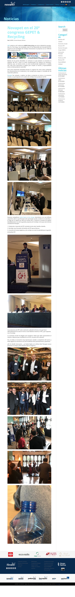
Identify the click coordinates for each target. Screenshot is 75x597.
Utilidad (60, 64)
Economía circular (62, 43)
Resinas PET (61, 60)
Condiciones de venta (48, 563)
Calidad (60, 41)
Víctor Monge (31, 217)
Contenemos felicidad (61, 89)
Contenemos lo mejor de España (62, 73)
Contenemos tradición (61, 99)
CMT (8, 45)
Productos (33, 4)
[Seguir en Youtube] (68, 2)
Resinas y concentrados (23, 563)
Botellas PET (61, 39)
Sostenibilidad (62, 62)
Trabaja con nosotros (35, 566)
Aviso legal (58, 584)
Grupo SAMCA (62, 50)
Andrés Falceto (23, 217)
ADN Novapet (26, 4)
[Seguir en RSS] (70, 2)
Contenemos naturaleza (61, 94)
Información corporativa (49, 568)
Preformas (20, 565)
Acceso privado (47, 570)
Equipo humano (49, 4)
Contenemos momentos (61, 84)
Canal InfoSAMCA (47, 566)
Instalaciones (41, 4)
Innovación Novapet (61, 52)
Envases (19, 566)
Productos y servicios (22, 561)
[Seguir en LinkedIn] (66, 2)
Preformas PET (62, 58)
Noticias (57, 4)
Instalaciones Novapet (36, 563)
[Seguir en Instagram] (63, 2)
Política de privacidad (48, 565)
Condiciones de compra (49, 561)
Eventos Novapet (17, 40)
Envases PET (61, 46)
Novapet (9, 75)
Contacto (62, 4)
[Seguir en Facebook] (61, 2)
